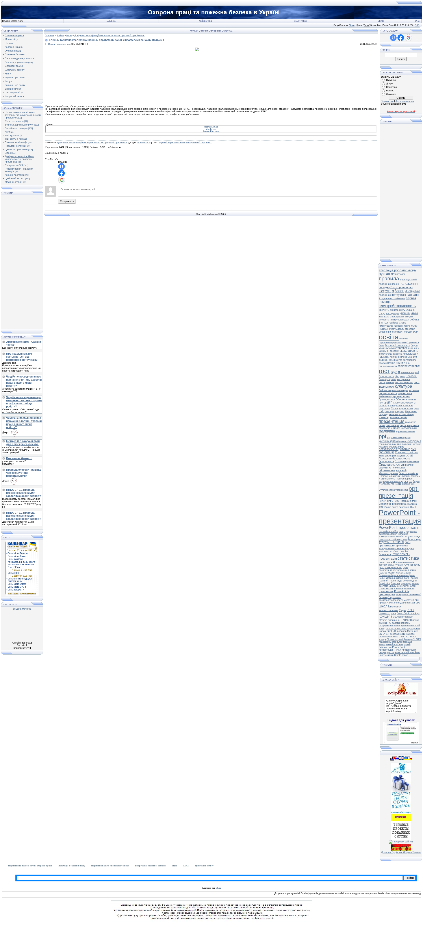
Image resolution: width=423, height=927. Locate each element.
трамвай (383, 580)
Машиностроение (388, 473)
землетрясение (388, 610)
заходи (382, 639)
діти (414, 580)
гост (384, 371)
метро (398, 360)
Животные (411, 411)
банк (381, 379)
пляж (414, 501)
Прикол (383, 328)
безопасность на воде (402, 634)
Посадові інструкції (15, 145)
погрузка (399, 411)
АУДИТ (383, 542)
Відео (8, 153)
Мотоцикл (412, 631)
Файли (60, 35)
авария (383, 363)
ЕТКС (209, 142)
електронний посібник (391, 644)
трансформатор (388, 641)
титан (406, 586)
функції (383, 623)
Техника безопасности (397, 345)
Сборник (405, 476)
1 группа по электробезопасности (391, 598)
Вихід (381, 21)
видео (409, 316)
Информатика (401, 562)
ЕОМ (415, 331)
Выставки (395, 606)
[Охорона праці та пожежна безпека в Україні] (401, 695)
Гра (386, 446)
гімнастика (385, 366)
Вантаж (383, 322)
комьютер (410, 422)
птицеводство (412, 628)
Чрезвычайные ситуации (392, 602)
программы (406, 382)
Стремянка (412, 342)
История (390, 578)
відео (394, 372)
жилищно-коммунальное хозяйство (394, 535)
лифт (394, 366)
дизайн (407, 620)
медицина (387, 431)
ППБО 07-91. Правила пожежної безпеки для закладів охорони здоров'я (23, 493)
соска (391, 489)
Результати (387, 101)
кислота (393, 446)
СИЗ (381, 411)
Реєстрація (300, 21)
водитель (397, 405)
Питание (416, 444)
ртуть (403, 425)
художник (392, 437)
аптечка (394, 414)
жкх (381, 507)
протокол (400, 274)
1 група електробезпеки (392, 298)
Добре (389, 83)
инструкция (396, 319)
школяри (409, 464)
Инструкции (392, 313)
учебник (405, 313)
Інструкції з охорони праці (396, 287)
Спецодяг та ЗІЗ (14, 165)
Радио (416, 481)
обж (417, 600)
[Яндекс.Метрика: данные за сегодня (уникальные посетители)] (22, 609)
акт (393, 274)
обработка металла (389, 428)
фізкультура (414, 539)
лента (407, 325)
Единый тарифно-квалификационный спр (182, 142)
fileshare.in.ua (211, 127)
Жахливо (391, 94)
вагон (407, 578)
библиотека (385, 647)
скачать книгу (397, 310)
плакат (412, 399)
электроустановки (409, 366)
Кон (396, 531)
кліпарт (411, 602)
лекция (382, 652)
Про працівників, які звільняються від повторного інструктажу (21, 356)
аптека (413, 504)
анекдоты (384, 319)
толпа (413, 636)
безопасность (386, 461)
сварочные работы (389, 539)
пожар (391, 363)
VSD (395, 616)
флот (381, 567)
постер (382, 402)
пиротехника (405, 393)
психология (398, 467)
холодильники (409, 428)
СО (398, 464)
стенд (382, 562)
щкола (382, 631)
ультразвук (414, 536)
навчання (413, 294)
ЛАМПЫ (408, 564)
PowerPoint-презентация (394, 593)
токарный (401, 470)
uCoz (218, 887)
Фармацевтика (398, 575)
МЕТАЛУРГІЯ (395, 542)
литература (385, 405)
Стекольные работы (404, 402)
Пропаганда (395, 580)
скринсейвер (406, 414)
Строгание (400, 461)
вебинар (401, 631)
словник (407, 580)
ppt (382, 436)
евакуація (385, 455)
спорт (404, 539)
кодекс (383, 359)
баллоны (395, 583)
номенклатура (400, 390)
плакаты (384, 356)
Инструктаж (412, 291)
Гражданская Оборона (393, 399)
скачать (384, 309)
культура (403, 386)
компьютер (409, 570)
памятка (396, 444)
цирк (416, 408)
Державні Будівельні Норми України (401, 852)
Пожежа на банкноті (19, 458)
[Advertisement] (22, 262)
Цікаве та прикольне (16, 149)
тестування (403, 379)
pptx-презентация (397, 652)
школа (384, 606)
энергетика (412, 425)
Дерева (383, 331)
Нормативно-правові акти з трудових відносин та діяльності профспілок (23, 115)
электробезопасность (397, 305)
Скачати (412, 356)
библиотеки (385, 390)
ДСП (413, 507)
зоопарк (389, 411)
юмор (414, 325)
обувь (417, 564)
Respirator (384, 583)
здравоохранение (405, 431)
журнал (384, 274)
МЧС (393, 464)
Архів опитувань (404, 101)
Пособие (411, 376)
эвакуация (414, 441)
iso (410, 481)
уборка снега (391, 507)
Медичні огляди (13, 182)
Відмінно (391, 80)
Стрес (395, 500)
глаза (382, 531)
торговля (402, 348)
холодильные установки (392, 548)
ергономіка (402, 545)
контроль (398, 570)
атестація (410, 329)
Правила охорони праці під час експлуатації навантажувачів (23, 472)
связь (382, 425)
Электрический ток (389, 476)
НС (389, 623)
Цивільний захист (14, 178)
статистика (408, 558)
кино (402, 376)
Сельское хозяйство (406, 452)
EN (387, 634)
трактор (383, 572)
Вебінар (391, 631)
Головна (111, 21)
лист (416, 382)
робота (414, 319)
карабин (398, 325)
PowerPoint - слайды (408, 613)
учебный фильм (389, 441)
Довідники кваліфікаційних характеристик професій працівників (19, 159)
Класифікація (404, 641)
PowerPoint (385, 501)
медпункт (409, 600)
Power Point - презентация (392, 648)
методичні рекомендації (394, 503)
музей (407, 644)
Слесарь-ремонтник (402, 408)
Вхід (417, 21)
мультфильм (397, 316)
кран (406, 319)
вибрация (404, 507)
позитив (406, 444)
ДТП (389, 402)
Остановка (385, 554)
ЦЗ (411, 455)
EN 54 (382, 634)
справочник (408, 484)
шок (406, 481)
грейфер (393, 322)
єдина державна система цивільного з (399, 584)
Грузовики (390, 348)
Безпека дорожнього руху (19, 124)
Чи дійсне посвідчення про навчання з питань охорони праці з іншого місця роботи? (24, 381)
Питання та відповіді (16, 142)
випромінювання (388, 534)
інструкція (386, 291)
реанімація (385, 636)
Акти (7, 131)
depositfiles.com (211, 131)
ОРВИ (394, 636)
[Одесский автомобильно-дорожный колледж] (401, 819)
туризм (399, 564)
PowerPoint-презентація (399, 527)
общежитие (385, 467)
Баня (381, 345)
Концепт (385, 616)
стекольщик (392, 425)
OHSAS (416, 639)
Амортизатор (386, 325)
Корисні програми (14, 175)
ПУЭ (413, 449)
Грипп (402, 636)
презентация (391, 421)
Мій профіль (205, 21)
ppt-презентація (399, 492)
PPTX (410, 610)
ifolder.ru (211, 129)
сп (402, 464)
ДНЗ (418, 602)
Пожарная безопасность (394, 458)
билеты (396, 623)
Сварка (384, 464)
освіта (389, 337)
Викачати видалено (59, 44)
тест (397, 382)
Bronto (397, 655)
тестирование (386, 382)
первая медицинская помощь (395, 480)
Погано (390, 90)
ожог (393, 613)
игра (381, 446)
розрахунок (398, 455)
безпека (402, 356)
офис (401, 446)
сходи (389, 562)
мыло (401, 437)
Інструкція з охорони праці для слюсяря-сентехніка (23, 443)
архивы (403, 441)
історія (399, 578)
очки (411, 562)
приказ (393, 356)
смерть (393, 329)
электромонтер (393, 567)
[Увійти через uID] (61, 166)
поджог (410, 548)
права (415, 620)
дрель (400, 329)
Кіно (397, 376)
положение (385, 295)
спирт (402, 531)
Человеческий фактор (399, 639)
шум (407, 437)
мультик (383, 489)
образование (387, 470)
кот (407, 636)
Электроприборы (408, 473)
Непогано (391, 87)
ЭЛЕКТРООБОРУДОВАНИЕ (394, 449)
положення (408, 283)
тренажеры (401, 489)
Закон (399, 291)
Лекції (391, 359)
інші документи (13, 138)
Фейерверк (385, 396)
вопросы (405, 623)
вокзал (414, 578)
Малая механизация (399, 572)
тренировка (385, 444)
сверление (413, 461)
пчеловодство (386, 484)
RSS (417, 25)
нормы (402, 342)
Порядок (407, 331)
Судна (402, 610)
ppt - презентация (394, 543)
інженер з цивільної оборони (399, 349)
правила (389, 278)
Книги (399, 363)
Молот (392, 478)
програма (390, 379)
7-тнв (407, 363)
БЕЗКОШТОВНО (409, 351)
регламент (384, 613)
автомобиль (409, 360)
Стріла (402, 322)
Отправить (67, 201)
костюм (383, 564)
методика (384, 551)
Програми (405, 501)
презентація (386, 452)
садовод (383, 414)
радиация (411, 531)
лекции (413, 353)
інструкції (384, 316)
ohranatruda (143, 142)
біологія (389, 531)
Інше (69, 35)
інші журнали (12, 135)
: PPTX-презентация (404, 649)
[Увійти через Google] (61, 179)
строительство (400, 396)
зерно (405, 655)
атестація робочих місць (397, 270)
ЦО (407, 455)
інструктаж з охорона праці (394, 353)
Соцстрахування (14, 121)
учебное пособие (399, 551)
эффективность (395, 628)
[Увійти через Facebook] (61, 173)
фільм (391, 564)
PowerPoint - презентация (400, 517)
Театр (398, 484)
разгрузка (384, 625)
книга (414, 313)
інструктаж (398, 294)
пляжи (400, 478)
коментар (384, 417)
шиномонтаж (395, 331)
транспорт (386, 386)
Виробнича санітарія (16, 128)
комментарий (398, 417)
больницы (384, 575)
